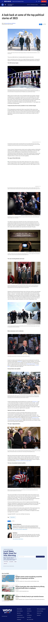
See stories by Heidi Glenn (18, 539)
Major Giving (19, 613)
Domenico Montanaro (8, 23)
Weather (16, 575)
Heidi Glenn (14, 23)
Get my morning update (40, 556)
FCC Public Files (29, 615)
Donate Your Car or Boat (20, 617)
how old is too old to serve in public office (23, 460)
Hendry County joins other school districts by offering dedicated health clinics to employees (29, 587)
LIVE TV (39, 1)
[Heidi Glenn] (10, 535)
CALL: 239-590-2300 (30, 619)
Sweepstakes (19, 619)
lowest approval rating (31, 363)
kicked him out (35, 401)
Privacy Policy (29, 617)
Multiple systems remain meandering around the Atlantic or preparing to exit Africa (28, 577)
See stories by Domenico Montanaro (20, 529)
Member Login (39, 613)
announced (20, 361)
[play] (2, 4)
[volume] (5, 5)
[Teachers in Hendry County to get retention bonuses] (8, 598)
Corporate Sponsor (20, 615)
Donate (44, 1)
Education (16, 585)
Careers (28, 613)
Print (45, 24)
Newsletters (39, 615)
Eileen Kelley (17, 589)
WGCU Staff (16, 579)
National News (12, 517)
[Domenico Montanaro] (10, 526)
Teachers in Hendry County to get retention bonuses (29, 596)
